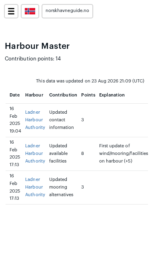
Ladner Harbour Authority (35, 120)
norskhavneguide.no (67, 10)
